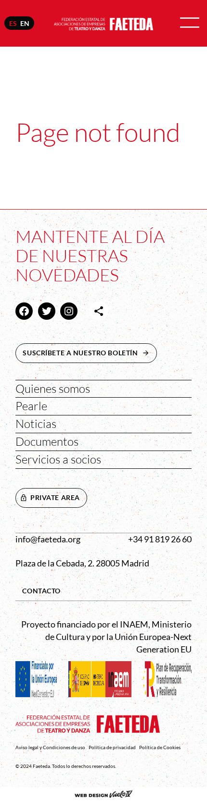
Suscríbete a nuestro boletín (89, 353)
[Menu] (189, 23)
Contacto (41, 591)
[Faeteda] (104, 22)
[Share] (98, 311)
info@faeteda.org (47, 539)
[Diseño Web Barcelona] (103, 795)
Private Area (55, 497)
